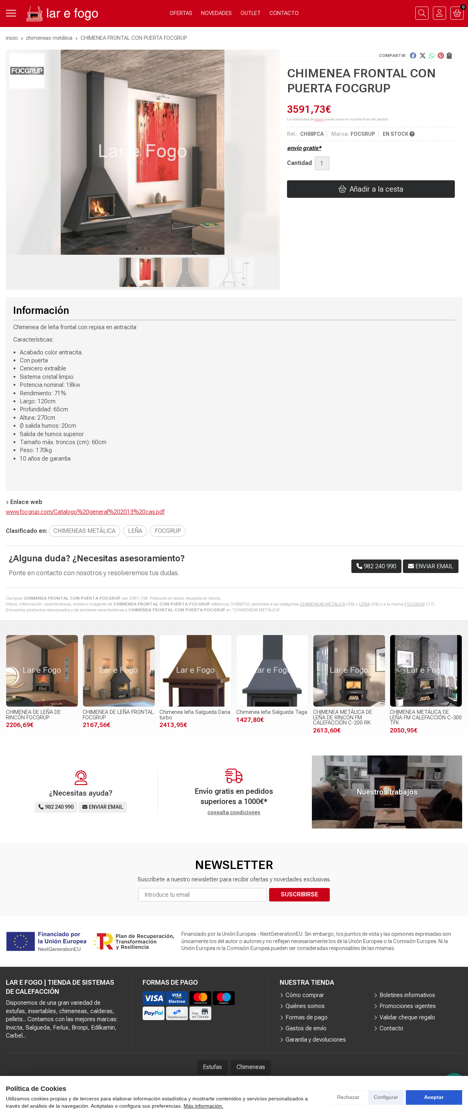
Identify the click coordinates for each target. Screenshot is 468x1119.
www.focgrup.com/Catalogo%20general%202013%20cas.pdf (85, 511)
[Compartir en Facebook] (413, 55)
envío (319, 119)
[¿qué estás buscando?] (422, 13)
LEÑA (364, 604)
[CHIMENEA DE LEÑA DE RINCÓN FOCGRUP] (42, 671)
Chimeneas (251, 1067)
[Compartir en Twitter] (422, 55)
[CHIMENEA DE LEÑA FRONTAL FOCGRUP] (119, 671)
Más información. (203, 1106)
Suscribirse (299, 894)
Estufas (212, 1067)
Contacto (391, 1028)
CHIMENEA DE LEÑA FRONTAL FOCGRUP (118, 714)
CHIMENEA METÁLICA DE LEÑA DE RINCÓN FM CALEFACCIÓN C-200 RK (342, 717)
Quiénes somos (305, 1006)
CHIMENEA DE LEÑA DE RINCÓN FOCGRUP (33, 714)
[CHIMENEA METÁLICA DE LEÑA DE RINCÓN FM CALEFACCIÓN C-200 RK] (349, 671)
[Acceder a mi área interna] (439, 13)
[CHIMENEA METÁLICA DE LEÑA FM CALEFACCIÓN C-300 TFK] (426, 671)
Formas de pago (307, 1017)
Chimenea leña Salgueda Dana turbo (194, 714)
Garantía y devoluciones (316, 1039)
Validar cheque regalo (407, 1017)
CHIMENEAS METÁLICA (322, 604)
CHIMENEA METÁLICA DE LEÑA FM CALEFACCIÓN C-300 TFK (426, 717)
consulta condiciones (233, 812)
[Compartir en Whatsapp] (432, 55)
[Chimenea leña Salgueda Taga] (272, 671)
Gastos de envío (306, 1028)
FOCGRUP (414, 604)
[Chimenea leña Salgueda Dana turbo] (195, 671)
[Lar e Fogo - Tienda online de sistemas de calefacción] (61, 13)
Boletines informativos (407, 995)
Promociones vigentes (408, 1006)
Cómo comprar (305, 995)
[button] (136, 248)
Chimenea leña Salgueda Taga (271, 712)
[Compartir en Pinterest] (441, 55)
